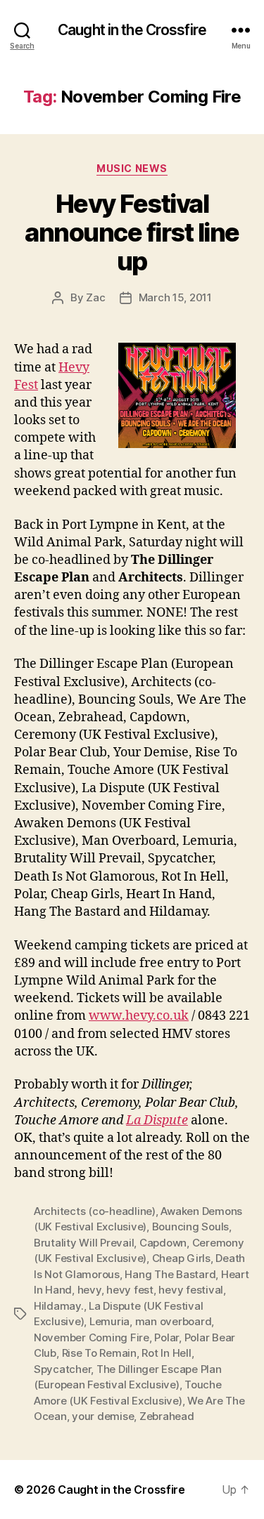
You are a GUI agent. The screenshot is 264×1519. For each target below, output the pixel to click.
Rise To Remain (99, 1353)
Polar (166, 1337)
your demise (103, 1416)
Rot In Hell (166, 1353)
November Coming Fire (91, 1337)
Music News (131, 168)
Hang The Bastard (170, 1274)
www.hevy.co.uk (139, 1016)
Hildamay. (59, 1306)
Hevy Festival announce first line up (132, 232)
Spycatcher (62, 1369)
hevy (89, 1289)
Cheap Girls (181, 1258)
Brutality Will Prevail (84, 1242)
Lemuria (109, 1321)
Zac (95, 297)
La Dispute (157, 1120)
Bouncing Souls (190, 1226)
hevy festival (190, 1289)
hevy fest (129, 1289)
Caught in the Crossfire (132, 29)
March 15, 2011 (175, 297)
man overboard (173, 1321)
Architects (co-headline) (95, 1211)
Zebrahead (166, 1416)
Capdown (163, 1242)
